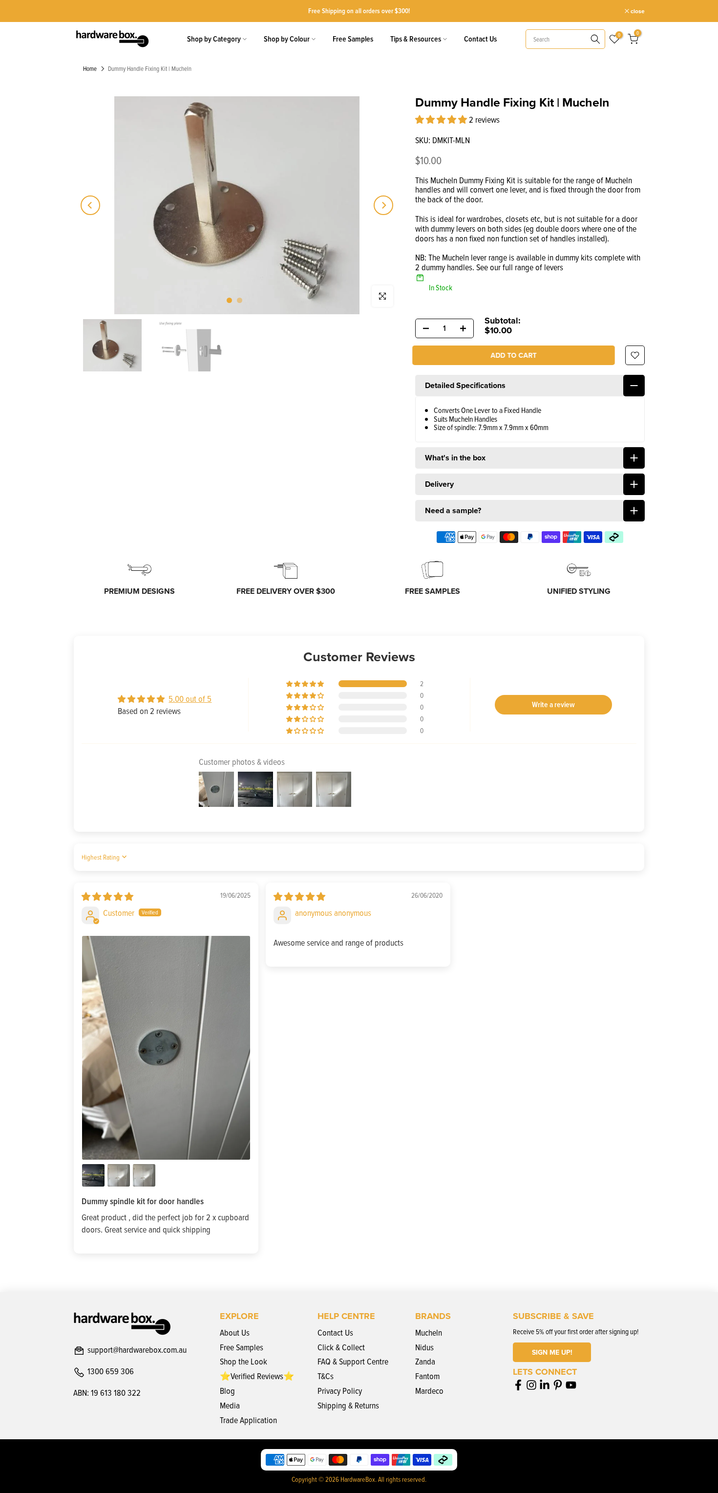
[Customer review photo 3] (118, 1175)
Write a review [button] (553, 704)
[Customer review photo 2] (93, 1175)
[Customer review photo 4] (144, 1175)
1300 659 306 (110, 1371)
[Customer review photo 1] (166, 1048)
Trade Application (248, 1420)
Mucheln (428, 1332)
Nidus (424, 1347)
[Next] (383, 205)
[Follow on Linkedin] (544, 1385)
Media (230, 1405)
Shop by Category (214, 38)
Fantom (427, 1376)
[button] (442, 119)
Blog (227, 1391)
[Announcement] (359, 11)
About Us (235, 1332)
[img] (107, 896)
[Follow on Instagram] (531, 1385)
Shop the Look (243, 1361)
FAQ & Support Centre (352, 1361)
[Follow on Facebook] (518, 1385)
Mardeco (429, 1391)
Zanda (425, 1361)
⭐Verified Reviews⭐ (257, 1376)
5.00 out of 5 (190, 698)
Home (90, 69)
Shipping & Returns (348, 1405)
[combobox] (565, 39)
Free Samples (353, 38)
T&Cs (325, 1376)
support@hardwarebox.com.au (137, 1350)
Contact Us (480, 38)
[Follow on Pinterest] (557, 1385)
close (85, 11)
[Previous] (90, 205)
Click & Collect (341, 1347)
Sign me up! (552, 1352)
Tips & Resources (415, 38)
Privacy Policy (339, 1391)
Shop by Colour (287, 38)
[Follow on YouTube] (571, 1385)
